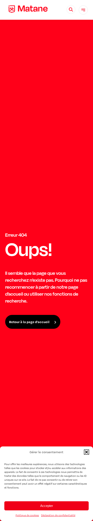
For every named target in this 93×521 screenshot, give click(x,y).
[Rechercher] (71, 9)
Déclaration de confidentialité (58, 515)
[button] (86, 452)
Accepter (46, 506)
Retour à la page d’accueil (29, 322)
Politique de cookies (27, 515)
